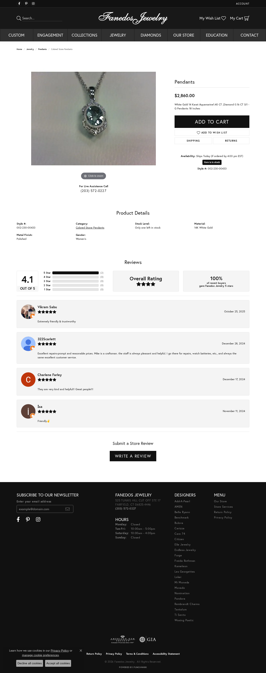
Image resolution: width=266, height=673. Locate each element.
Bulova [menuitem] (179, 523)
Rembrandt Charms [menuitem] (187, 604)
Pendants (42, 49)
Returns (231, 140)
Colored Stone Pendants (90, 227)
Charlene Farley (50, 374)
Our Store (183, 35)
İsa (40, 406)
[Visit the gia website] (147, 639)
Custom (17, 35)
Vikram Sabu (47, 307)
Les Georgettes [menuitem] (185, 571)
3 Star (47, 281)
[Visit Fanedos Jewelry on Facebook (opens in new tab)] (19, 3)
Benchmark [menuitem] (182, 517)
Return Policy (223, 512)
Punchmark (140, 667)
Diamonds (151, 35)
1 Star (47, 289)
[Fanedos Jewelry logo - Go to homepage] (133, 18)
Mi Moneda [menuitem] (182, 582)
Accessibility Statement (166, 653)
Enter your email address (34, 501)
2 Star (47, 285)
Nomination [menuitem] (182, 593)
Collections (84, 35)
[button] (242, 3)
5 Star (47, 272)
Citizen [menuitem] (179, 539)
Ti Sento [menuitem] (180, 615)
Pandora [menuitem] (180, 598)
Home (19, 49)
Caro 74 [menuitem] (180, 534)
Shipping (193, 140)
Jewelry (118, 35)
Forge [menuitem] (178, 555)
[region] (93, 118)
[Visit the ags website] (122, 639)
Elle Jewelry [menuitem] (183, 544)
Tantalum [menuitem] (181, 609)
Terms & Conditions (137, 653)
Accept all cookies (58, 663)
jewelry (30, 49)
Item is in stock (212, 162)
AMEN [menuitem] (178, 506)
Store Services (223, 506)
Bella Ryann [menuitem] (182, 512)
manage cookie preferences (40, 655)
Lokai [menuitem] (178, 577)
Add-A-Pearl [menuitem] (182, 501)
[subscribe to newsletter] (67, 509)
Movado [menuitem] (180, 588)
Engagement (50, 35)
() (101, 272)
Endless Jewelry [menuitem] (185, 550)
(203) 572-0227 (93, 190)
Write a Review (133, 456)
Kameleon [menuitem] (181, 566)
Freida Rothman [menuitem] (185, 561)
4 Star (47, 276)
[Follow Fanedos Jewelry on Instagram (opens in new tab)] (33, 3)
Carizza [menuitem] (180, 528)
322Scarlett (47, 339)
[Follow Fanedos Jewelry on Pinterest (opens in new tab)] (26, 3)
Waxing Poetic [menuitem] (184, 620)
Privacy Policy (223, 517)
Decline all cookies (29, 663)
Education (217, 35)
